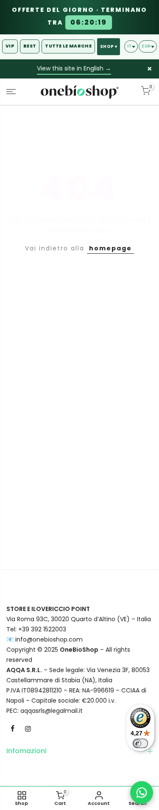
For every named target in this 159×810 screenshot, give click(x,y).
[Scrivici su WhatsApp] (141, 792)
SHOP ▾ (108, 46)
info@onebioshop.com (49, 639)
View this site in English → (74, 68)
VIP (10, 46)
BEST (29, 46)
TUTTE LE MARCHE (68, 46)
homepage (110, 248)
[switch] (140, 743)
